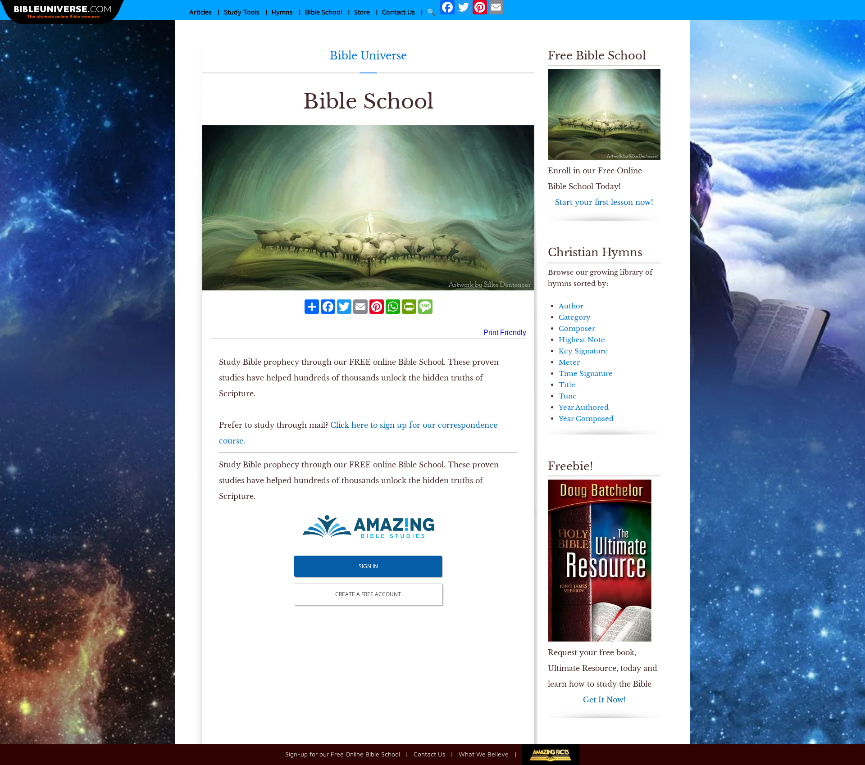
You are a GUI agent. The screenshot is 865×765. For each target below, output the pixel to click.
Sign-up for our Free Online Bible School (342, 753)
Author (571, 306)
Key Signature (583, 351)
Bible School (323, 12)
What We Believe (484, 753)
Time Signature (586, 373)
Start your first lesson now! (604, 202)
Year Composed (586, 418)
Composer (577, 328)
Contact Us (398, 12)
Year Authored (584, 407)
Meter (569, 362)
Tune (568, 396)
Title (567, 384)
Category (575, 317)
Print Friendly (504, 332)
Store (362, 12)
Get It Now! (604, 699)
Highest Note (582, 339)
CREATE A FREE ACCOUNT (368, 594)
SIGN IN (368, 566)
